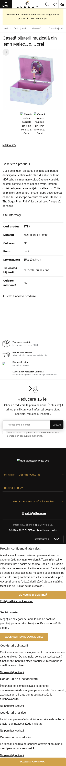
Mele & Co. (9, 145)
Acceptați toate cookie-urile (24, 637)
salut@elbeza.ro (35, 513)
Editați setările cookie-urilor (16, 601)
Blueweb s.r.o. (45, 524)
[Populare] (55, 4)
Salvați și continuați (33, 761)
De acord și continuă (33, 595)
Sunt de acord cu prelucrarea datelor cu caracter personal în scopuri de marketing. (33, 436)
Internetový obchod (23, 524)
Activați (19, 672)
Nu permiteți (7, 672)
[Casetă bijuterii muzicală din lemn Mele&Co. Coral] (33, 79)
